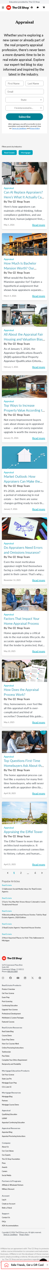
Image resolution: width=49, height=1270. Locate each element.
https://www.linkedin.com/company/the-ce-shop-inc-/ (26, 978)
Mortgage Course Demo (10, 1105)
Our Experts (6, 1155)
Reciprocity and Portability (11, 1064)
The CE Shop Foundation (11, 1159)
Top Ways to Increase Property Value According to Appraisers (24, 410)
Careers (4, 1171)
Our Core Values (8, 1151)
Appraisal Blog (7, 1132)
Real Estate (9, 152)
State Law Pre (7, 1079)
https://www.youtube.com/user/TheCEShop (19, 978)
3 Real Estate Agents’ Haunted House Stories (21, 927)
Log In (4, 1200)
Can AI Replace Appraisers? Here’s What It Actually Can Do (23, 197)
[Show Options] (41, 99)
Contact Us (6, 1217)
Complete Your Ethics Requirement (14, 1060)
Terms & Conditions (19, 128)
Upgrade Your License (10, 1009)
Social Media (6, 1175)
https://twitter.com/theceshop (34, 978)
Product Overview (8, 989)
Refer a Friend (7, 1208)
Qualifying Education (9, 1114)
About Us (5, 1147)
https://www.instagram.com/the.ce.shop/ (4, 978)
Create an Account (8, 1204)
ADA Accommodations (10, 1225)
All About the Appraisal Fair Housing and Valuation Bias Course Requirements (23, 339)
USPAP (4, 1118)
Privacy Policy (35, 128)
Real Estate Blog (7, 1031)
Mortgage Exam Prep (9, 1083)
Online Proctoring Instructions (13, 1048)
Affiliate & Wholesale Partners (12, 1185)
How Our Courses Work (10, 1044)
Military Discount (8, 1189)
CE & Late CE (6, 1087)
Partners (5, 1100)
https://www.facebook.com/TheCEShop (12, 978)
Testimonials (6, 1052)
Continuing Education (10, 1005)
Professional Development (11, 1014)
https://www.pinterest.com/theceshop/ (41, 978)
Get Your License (8, 993)
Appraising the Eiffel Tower (23, 831)
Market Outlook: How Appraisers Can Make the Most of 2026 (22, 481)
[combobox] (24, 99)
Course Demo (7, 1035)
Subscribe (24, 116)
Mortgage (25, 152)
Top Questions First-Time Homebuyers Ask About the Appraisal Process (23, 765)
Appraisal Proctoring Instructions (13, 1136)
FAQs (4, 1221)
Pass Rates (5, 1056)
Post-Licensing (7, 1001)
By (17, 201)
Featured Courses (8, 1022)
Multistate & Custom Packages (13, 1018)
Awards (4, 1167)
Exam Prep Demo (8, 1039)
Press (4, 1163)
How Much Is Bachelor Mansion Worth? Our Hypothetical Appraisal (20, 268)
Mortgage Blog (7, 1096)
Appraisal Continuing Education (13, 1122)
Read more (38, 225)
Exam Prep (6, 997)
